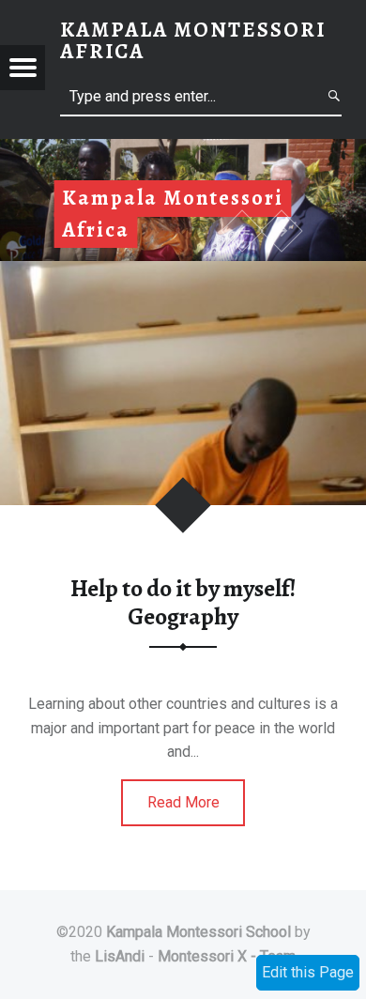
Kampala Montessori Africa (193, 40)
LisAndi (120, 956)
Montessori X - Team (227, 956)
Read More (183, 802)
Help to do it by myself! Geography (183, 602)
